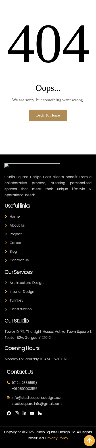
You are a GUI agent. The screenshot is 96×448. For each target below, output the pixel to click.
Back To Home (48, 115)
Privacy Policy (56, 438)
